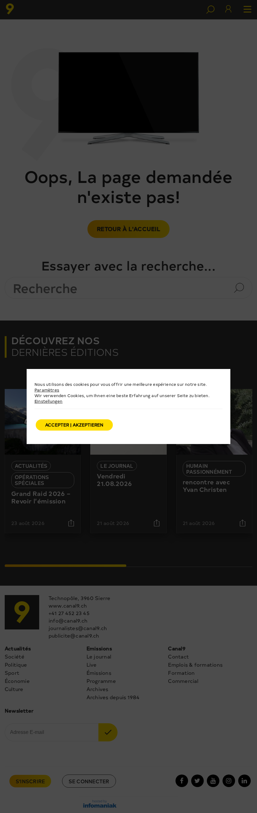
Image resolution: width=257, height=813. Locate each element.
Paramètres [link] (46, 389)
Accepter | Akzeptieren (74, 425)
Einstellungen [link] (48, 401)
